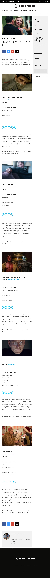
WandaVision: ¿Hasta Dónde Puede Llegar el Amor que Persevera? (39, 39)
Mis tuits (36, 25)
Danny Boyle (11, 364)
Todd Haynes (11, 454)
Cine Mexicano (23, 10)
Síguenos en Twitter (13, 1)
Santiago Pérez (7, 45)
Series (10, 10)
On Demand (16, 10)
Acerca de (4, 1)
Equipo (37, 10)
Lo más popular (43, 12)
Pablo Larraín (12, 186)
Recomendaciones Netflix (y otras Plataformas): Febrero (40, 46)
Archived (37, 33)
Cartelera (5, 10)
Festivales (31, 10)
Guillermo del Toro (13, 279)
